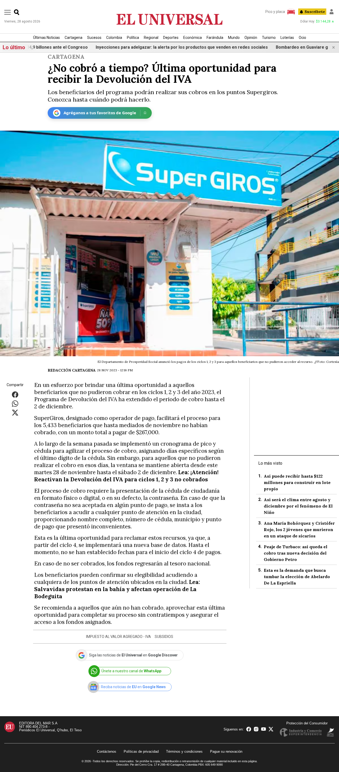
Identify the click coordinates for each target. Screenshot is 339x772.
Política (133, 37)
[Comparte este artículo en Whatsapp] (15, 403)
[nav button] (7, 12)
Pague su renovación (226, 751)
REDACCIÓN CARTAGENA (72, 370)
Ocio (302, 37)
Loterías (287, 37)
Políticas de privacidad (141, 751)
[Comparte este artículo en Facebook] (15, 394)
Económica (192, 37)
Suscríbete (315, 11)
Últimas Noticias (46, 37)
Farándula (215, 37)
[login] (331, 11)
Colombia (114, 37)
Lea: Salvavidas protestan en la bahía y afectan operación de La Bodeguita (117, 589)
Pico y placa (275, 12)
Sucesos (94, 37)
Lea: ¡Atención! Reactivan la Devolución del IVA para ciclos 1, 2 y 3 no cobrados (126, 476)
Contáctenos (106, 751)
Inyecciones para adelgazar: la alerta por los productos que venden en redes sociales (148, 47)
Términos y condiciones (184, 751)
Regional (151, 37)
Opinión (250, 37)
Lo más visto (270, 463)
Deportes (171, 37)
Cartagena (73, 37)
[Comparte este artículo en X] (15, 412)
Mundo (234, 37)
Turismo (269, 37)
